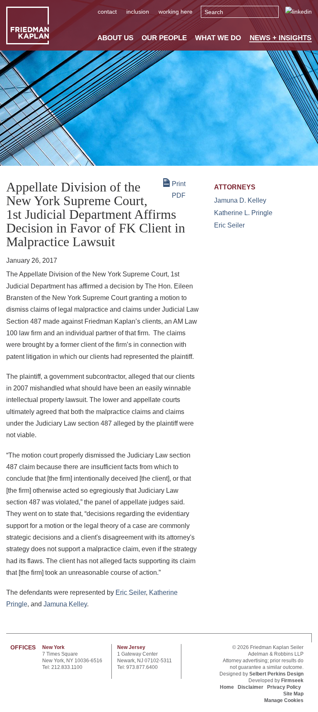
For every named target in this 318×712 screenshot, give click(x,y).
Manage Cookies (284, 700)
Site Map (293, 694)
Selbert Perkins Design (276, 674)
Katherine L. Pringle (243, 212)
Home (227, 687)
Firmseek (292, 680)
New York (53, 647)
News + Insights (280, 38)
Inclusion (137, 11)
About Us (115, 37)
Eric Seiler (131, 592)
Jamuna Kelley (65, 604)
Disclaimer (250, 687)
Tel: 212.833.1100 (62, 667)
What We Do (218, 37)
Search (214, 12)
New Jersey (131, 647)
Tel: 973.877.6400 (137, 667)
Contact (107, 11)
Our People (164, 37)
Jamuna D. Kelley (240, 200)
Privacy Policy (284, 687)
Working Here (176, 11)
